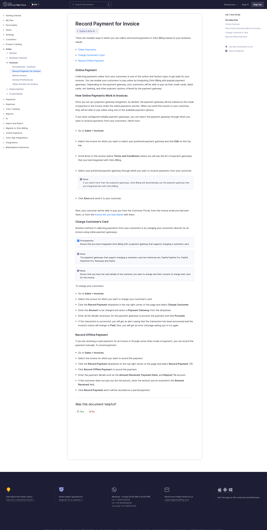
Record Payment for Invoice (26, 71)
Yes (81, 411)
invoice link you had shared (109, 214)
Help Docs (21, 5)
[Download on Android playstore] (219, 491)
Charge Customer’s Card (91, 55)
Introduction (231, 20)
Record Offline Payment (91, 60)
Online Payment (232, 24)
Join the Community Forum (240, 47)
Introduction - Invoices (24, 67)
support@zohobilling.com (177, 499)
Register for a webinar (70, 499)
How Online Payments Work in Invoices (243, 28)
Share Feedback (236, 51)
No (93, 411)
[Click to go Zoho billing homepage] (9, 4)
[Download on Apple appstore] (225, 491)
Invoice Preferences (22, 79)
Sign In (245, 4)
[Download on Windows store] (230, 491)
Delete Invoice (19, 75)
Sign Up (257, 4)
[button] (33, 4)
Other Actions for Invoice (25, 84)
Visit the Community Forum (19, 499)
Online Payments (87, 49)
